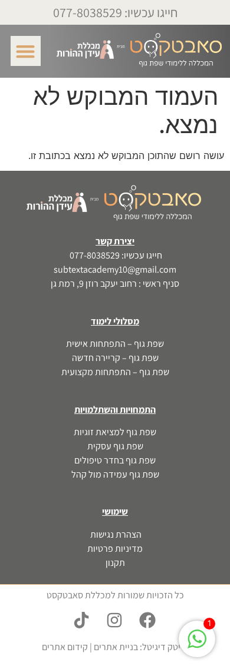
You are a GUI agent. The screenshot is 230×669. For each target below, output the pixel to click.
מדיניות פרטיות (115, 548)
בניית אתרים (116, 647)
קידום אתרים (65, 647)
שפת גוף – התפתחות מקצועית (115, 372)
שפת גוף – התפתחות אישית (115, 343)
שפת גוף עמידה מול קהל (115, 474)
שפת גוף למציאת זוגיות (115, 432)
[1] (197, 645)
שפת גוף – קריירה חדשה (115, 358)
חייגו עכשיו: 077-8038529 (115, 12)
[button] (26, 51)
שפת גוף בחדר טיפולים (115, 460)
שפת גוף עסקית (115, 446)
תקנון (115, 563)
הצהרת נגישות (115, 534)
